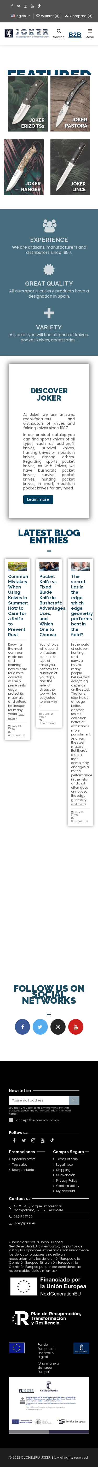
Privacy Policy (67, 1181)
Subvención (65, 1175)
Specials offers (24, 1159)
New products (23, 1170)
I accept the (37, 1120)
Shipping (63, 1170)
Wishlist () (50, 15)
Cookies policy (67, 1186)
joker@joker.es (25, 1223)
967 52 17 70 (23, 1216)
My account (65, 1191)
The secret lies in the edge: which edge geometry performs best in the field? (82, 605)
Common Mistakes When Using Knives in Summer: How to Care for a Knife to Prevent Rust (18, 605)
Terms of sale (67, 1159)
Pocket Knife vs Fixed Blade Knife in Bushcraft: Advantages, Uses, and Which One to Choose (52, 605)
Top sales (19, 1165)
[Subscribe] (74, 1100)
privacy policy (47, 1120)
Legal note (64, 1165)
